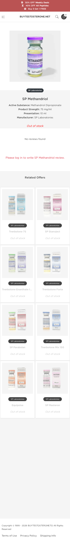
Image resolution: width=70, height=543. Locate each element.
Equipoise (17, 405)
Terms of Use (9, 535)
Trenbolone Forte (52, 289)
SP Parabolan (17, 347)
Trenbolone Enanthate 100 (17, 289)
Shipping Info (48, 535)
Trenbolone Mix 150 (52, 347)
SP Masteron (52, 405)
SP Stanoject (52, 231)
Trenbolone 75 (17, 231)
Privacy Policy (28, 535)
